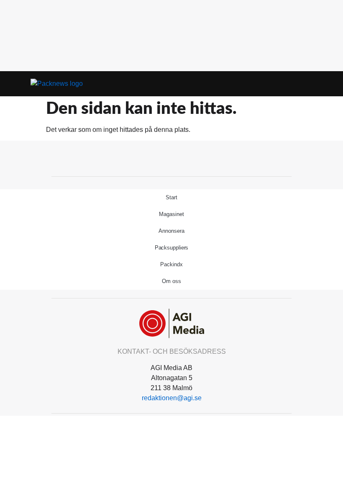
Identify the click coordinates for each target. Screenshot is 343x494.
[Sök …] (326, 83)
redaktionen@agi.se (172, 397)
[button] (313, 84)
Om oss (171, 281)
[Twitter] (171, 157)
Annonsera (171, 231)
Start (171, 197)
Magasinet (171, 214)
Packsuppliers (172, 247)
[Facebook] (152, 157)
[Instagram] (190, 157)
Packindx (171, 264)
